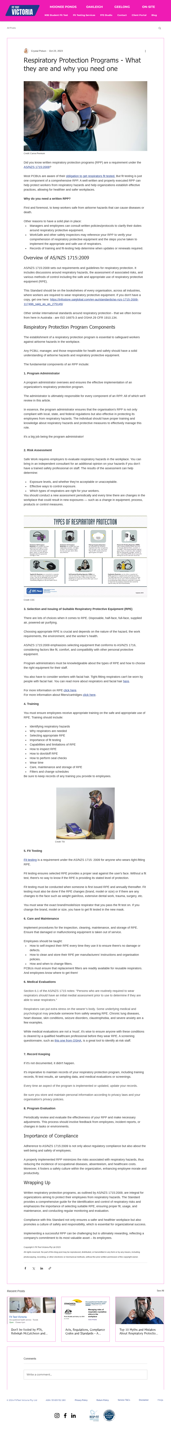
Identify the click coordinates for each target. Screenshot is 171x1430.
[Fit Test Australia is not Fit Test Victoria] (31, 1310)
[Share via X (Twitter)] (33, 1268)
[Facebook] (65, 1415)
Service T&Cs (124, 1400)
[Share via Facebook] (25, 1268)
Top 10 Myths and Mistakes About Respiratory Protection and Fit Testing (138, 1331)
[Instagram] (57, 1415)
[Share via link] (49, 1268)
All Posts (11, 28)
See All (160, 1290)
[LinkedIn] (73, 1415)
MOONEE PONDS (63, 7)
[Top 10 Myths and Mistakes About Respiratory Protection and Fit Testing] (140, 1310)
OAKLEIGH (94, 7)
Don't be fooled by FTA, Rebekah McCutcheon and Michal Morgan (28, 1331)
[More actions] (145, 51)
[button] (84, 15)
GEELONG (122, 7)
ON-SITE (148, 7)
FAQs (160, 1400)
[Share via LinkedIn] (41, 1268)
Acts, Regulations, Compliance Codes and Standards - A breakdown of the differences (85, 1331)
